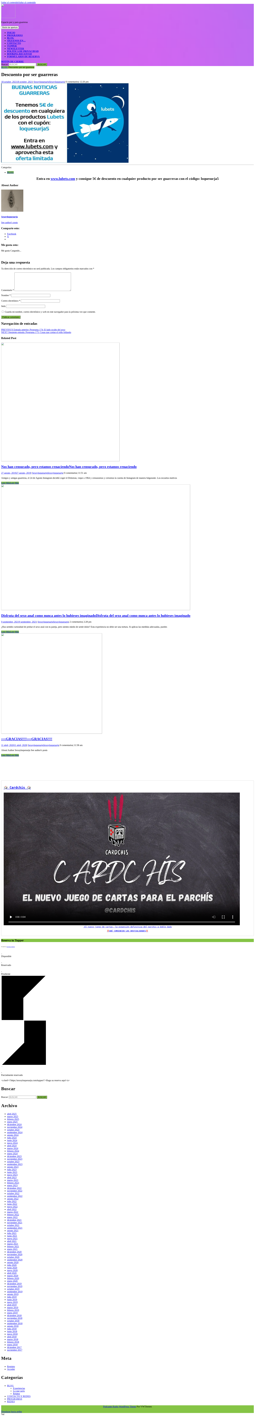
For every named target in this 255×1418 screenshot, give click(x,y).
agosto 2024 (12, 1135)
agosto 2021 (12, 1230)
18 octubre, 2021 (17, 81)
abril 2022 (12, 1209)
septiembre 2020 (14, 1260)
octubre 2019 (13, 1289)
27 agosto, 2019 (16, 473)
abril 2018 (12, 1336)
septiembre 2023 (14, 1164)
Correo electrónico (10, 301)
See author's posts (9, 222)
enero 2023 (12, 1185)
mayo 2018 (12, 1334)
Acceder (11, 1369)
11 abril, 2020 (14, 745)
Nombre (6, 295)
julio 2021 (12, 1233)
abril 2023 (12, 1177)
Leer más (10, 483)
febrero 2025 (13, 1119)
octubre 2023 (13, 1161)
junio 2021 (12, 1236)
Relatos (16, 1393)
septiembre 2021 (14, 1228)
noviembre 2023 (14, 1159)
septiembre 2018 (14, 1323)
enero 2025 (12, 1122)
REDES (11, 1401)
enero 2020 (12, 1281)
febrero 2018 (13, 1342)
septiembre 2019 (14, 1291)
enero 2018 (12, 1344)
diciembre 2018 (14, 1315)
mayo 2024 (12, 1143)
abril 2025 (12, 1114)
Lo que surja (19, 1391)
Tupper (12, 46)
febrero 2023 (13, 1183)
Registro (11, 1366)
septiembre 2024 (14, 1132)
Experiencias (19, 1388)
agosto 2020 (12, 1262)
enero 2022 (12, 1217)
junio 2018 (12, 1331)
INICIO (11, 32)
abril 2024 (12, 1145)
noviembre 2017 (14, 1350)
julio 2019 (12, 1297)
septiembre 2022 (14, 1196)
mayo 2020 (12, 1270)
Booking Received (19, 54)
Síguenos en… (16, 40)
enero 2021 (12, 1249)
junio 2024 (12, 1140)
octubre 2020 (13, 1257)
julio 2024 (12, 1137)
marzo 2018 (12, 1339)
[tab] (10, 27)
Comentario (7, 290)
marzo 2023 (12, 1180)
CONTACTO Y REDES (19, 1396)
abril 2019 (12, 1305)
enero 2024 (12, 1153)
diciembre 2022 (14, 1188)
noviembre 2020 (14, 1254)
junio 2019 (12, 1299)
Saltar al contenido (18, 2)
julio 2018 (12, 1328)
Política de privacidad (23, 51)
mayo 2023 (12, 1175)
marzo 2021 (12, 1244)
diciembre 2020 (14, 1252)
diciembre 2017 (14, 1347)
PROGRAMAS (15, 35)
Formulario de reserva (23, 56)
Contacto (14, 43)
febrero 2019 (13, 1310)
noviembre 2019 (14, 1286)
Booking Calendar (11, 946)
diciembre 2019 (14, 1283)
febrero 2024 (13, 1151)
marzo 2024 (12, 1148)
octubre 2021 (13, 1225)
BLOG (10, 38)
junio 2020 (12, 1267)
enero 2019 (12, 1313)
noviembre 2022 (14, 1191)
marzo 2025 (12, 1116)
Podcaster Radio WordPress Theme (119, 1406)
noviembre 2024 (14, 1127)
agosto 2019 (12, 1294)
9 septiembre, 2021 (19, 622)
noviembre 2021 (14, 1222)
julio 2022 (12, 1201)
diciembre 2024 (14, 1124)
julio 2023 (12, 1169)
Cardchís (17, 787)
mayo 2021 (12, 1238)
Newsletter (15, 48)
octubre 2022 (13, 1193)
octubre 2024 (13, 1130)
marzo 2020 (12, 1275)
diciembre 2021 (14, 1220)
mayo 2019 (12, 1302)
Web (3, 306)
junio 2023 (12, 1172)
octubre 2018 (13, 1321)
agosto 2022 (12, 1198)
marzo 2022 (12, 1212)
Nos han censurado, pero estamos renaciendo (69, 467)
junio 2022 (12, 1204)
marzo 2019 (12, 1307)
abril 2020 (12, 1273)
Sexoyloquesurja (49, 81)
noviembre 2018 (14, 1318)
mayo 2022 (12, 1206)
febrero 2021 (13, 1246)
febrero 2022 (13, 1214)
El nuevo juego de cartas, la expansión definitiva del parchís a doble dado (127, 927)
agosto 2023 (12, 1167)
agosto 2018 (12, 1326)
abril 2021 (12, 1241)
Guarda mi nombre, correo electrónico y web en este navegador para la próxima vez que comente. (50, 312)
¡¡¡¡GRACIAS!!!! (26, 739)
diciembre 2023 (14, 1156)
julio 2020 (12, 1265)
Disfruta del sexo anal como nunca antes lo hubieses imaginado (95, 615)
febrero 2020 (13, 1278)
